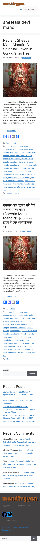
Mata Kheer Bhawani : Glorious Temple (19, 421)
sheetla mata (15, 165)
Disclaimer (26, 527)
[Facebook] (4, 514)
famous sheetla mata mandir (17, 146)
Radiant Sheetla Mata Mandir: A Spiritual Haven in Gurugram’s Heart (18, 46)
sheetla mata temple (21, 174)
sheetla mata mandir (18, 168)
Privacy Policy (15, 527)
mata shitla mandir (24, 156)
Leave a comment (13, 193)
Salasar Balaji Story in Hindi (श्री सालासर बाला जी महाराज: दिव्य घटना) (19, 475)
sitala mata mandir (22, 184)
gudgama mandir (10, 149)
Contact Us (6, 530)
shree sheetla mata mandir (19, 178)
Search (6, 370)
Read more (11, 131)
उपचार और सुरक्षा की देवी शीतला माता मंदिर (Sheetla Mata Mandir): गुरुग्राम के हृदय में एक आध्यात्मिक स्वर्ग (19, 216)
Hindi (12, 309)
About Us (5, 527)
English (13, 143)
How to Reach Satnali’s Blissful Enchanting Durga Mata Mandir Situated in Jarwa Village (19, 409)
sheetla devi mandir (18, 162)
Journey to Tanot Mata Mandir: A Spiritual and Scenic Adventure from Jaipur (18, 394)
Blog (7, 143)
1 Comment (10, 359)
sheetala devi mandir (11, 159)
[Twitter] (9, 514)
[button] (21, 9)
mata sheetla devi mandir (20, 153)
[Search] (34, 538)
